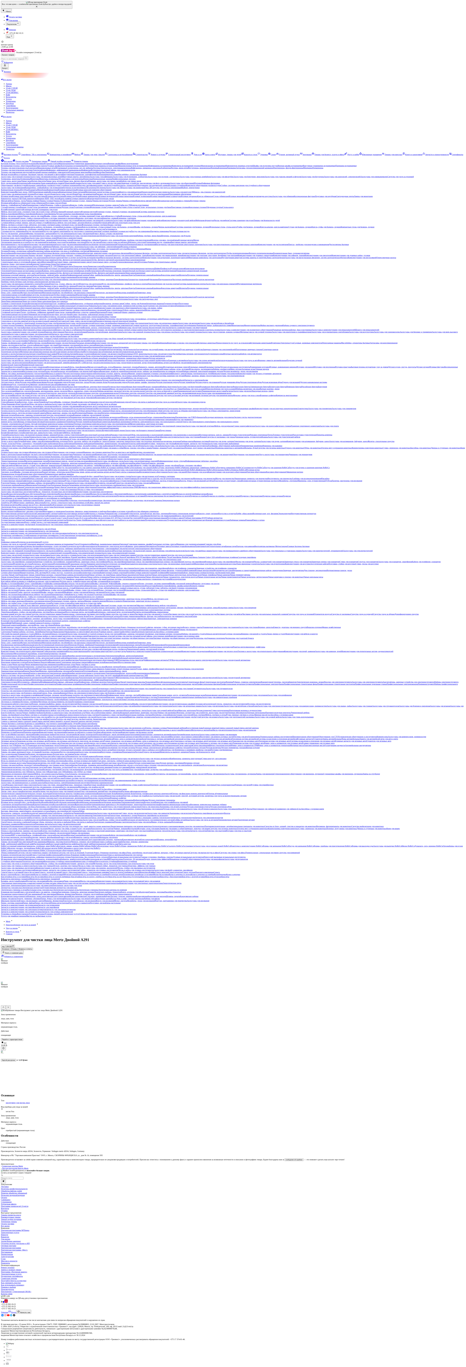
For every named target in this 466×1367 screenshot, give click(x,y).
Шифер (157, 268)
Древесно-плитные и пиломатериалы (16, 266)
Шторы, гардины (57, 610)
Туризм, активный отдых (289, 154)
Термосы (32, 437)
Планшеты (32, 190)
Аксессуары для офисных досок (110, 461)
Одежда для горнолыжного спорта (195, 422)
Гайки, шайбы (95, 275)
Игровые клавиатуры (172, 196)
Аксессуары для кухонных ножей (43, 238)
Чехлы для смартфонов (117, 562)
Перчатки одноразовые (110, 413)
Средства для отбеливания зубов (148, 411)
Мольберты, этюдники (288, 481)
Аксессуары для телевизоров (13, 188)
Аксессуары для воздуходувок (361, 332)
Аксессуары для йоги (29, 419)
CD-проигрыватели (112, 566)
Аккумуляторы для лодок (146, 349)
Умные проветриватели (230, 577)
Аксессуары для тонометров (320, 408)
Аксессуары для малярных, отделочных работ (143, 319)
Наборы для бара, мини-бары (149, 236)
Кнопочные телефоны (229, 557)
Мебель (77, 154)
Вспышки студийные (177, 185)
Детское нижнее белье (98, 382)
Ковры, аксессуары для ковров (59, 619)
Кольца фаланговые (66, 494)
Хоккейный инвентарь (101, 422)
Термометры (90, 408)
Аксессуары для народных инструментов (18, 492)
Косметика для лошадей (81, 457)
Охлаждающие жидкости (65, 352)
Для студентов (123, 518)
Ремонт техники (47, 538)
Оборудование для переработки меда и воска (76, 345)
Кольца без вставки (99, 494)
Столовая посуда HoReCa (253, 468)
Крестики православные (87, 496)
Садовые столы (112, 207)
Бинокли (22, 485)
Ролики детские (125, 380)
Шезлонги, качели (178, 373)
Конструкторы (15, 367)
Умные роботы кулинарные (98, 577)
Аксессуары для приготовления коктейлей (87, 236)
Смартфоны (11, 106)
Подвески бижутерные (117, 387)
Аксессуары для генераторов (136, 323)
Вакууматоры (68, 174)
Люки (3, 301)
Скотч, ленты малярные (95, 319)
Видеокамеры (35, 183)
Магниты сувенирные (136, 249)
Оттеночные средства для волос (132, 393)
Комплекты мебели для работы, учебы (83, 465)
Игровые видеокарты (107, 196)
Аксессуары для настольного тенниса (86, 430)
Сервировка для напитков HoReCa (100, 470)
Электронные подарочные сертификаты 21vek (83, 535)
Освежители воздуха (322, 614)
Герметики (37, 293)
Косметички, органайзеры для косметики (39, 406)
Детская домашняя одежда (57, 382)
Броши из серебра (59, 498)
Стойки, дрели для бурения (135, 303)
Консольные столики (197, 207)
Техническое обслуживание (39, 539)
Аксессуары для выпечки (82, 233)
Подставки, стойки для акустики (342, 564)
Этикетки (144, 463)
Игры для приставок (37, 196)
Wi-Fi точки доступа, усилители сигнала (63, 573)
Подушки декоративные (131, 616)
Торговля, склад (7, 472)
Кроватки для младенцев (35, 373)
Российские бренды (309, 387)
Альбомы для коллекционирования (306, 479)
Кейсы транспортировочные (206, 487)
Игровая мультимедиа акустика (259, 196)
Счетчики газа (20, 282)
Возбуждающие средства (60, 505)
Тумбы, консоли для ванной (28, 592)
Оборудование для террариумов (246, 454)
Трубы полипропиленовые (238, 253)
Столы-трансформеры (93, 214)
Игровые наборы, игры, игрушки (175, 369)
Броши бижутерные (135, 387)
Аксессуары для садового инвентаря (83, 338)
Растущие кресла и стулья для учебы (86, 603)
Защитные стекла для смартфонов (141, 562)
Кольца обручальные (31, 494)
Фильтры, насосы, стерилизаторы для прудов (101, 328)
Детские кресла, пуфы (68, 581)
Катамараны (47, 441)
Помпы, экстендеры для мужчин (140, 500)
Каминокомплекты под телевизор (90, 597)
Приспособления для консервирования (100, 244)
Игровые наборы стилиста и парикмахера (87, 369)
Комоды (17, 205)
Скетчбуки (209, 481)
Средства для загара (30, 400)
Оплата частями (15, 17)
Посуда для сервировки (140, 231)
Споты (92, 608)
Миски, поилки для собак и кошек (138, 448)
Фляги (158, 437)
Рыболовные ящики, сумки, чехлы (73, 446)
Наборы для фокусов (221, 369)
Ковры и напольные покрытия (13, 619)
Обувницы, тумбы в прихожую (57, 205)
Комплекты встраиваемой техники (186, 166)
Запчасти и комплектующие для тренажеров (19, 531)
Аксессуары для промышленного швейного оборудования (236, 551)
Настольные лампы (82, 608)
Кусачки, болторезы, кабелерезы (84, 314)
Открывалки (121, 244)
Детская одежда (26, 382)
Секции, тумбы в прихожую (31, 218)
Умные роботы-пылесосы (23, 577)
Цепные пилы (39, 325)
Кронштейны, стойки (34, 188)
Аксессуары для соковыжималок (373, 177)
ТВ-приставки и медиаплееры (70, 179)
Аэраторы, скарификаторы (172, 325)
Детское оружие (422, 367)
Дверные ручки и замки (53, 286)
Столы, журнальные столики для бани (155, 207)
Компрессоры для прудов (130, 328)
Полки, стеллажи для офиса (190, 465)
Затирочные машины (155, 303)
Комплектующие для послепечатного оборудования (130, 459)
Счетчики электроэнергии (36, 282)
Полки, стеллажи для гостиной (111, 590)
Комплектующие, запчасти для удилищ (191, 444)
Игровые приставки (20, 196)
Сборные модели (262, 369)
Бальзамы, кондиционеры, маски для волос (50, 391)
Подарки (4, 251)
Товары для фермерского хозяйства (15, 343)
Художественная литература (12, 520)
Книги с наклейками (141, 516)
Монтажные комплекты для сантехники (205, 258)
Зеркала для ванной (96, 592)
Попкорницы (317, 168)
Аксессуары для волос (242, 391)
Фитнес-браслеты (38, 181)
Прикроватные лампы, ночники (60, 608)
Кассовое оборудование (276, 472)
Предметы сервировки (159, 231)
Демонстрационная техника (12, 461)
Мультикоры (49, 487)
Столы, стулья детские (25, 603)
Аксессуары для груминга (19, 452)
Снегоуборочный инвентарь (134, 338)
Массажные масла (25, 505)
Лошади (4, 457)
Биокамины (190, 546)
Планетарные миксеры (78, 172)
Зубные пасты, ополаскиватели (122, 411)
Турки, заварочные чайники (12, 247)
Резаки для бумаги (79, 459)
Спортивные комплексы (47, 424)
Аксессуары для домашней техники (16, 551)
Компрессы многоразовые (287, 395)
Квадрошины (94, 347)
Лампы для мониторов (363, 196)
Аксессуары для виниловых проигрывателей (176, 564)
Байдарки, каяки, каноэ (32, 441)
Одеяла (35, 616)
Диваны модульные (100, 201)
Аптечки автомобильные (63, 358)
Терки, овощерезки (48, 240)
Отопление (5, 271)
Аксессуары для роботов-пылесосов (98, 551)
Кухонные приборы (32, 240)
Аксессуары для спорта (329, 426)
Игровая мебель (7, 203)
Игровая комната (8, 376)
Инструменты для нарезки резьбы (59, 317)
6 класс (58, 518)
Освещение (5, 608)
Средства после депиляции (83, 398)
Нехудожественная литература (13, 514)
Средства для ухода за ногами (168, 395)
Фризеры (214, 168)
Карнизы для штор (72, 610)
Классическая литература (55, 520)
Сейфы (64, 465)
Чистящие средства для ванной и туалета (152, 614)
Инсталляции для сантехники (33, 258)
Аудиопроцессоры (215, 354)
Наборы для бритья (81, 251)
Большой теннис (118, 430)
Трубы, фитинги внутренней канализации (74, 260)
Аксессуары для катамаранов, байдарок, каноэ (348, 441)
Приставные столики (180, 207)
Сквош (157, 430)
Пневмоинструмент (183, 306)
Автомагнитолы (22, 354)
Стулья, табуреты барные (54, 212)
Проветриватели (202, 546)
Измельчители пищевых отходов (239, 166)
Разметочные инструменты (33, 317)
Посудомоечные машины (81, 163)
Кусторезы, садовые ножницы (91, 325)
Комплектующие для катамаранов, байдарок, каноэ (308, 441)
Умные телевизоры (42, 577)
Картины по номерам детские (170, 371)
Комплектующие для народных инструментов (94, 492)
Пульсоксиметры (78, 408)
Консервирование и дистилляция (15, 244)
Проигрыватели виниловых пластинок (141, 564)
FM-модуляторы (63, 354)
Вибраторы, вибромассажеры (25, 500)
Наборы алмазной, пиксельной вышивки (45, 479)
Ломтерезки (110, 172)
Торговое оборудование (256, 472)
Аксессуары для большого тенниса (139, 430)
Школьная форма (40, 382)
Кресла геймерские (205, 196)
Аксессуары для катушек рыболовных (223, 444)
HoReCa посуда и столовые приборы (16, 468)
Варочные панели (39, 166)
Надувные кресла (85, 581)
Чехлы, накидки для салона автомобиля (60, 360)
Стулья (4, 588)
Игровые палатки (49, 376)
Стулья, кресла (100, 216)
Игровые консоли (83, 190)
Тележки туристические (283, 435)
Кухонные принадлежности (12, 240)
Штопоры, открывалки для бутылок (176, 236)
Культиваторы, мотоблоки (68, 325)
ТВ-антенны (91, 188)
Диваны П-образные (61, 201)
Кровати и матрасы (9, 586)
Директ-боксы (60, 487)
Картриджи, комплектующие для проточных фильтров (106, 253)
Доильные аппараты (84, 343)
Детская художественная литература (32, 516)
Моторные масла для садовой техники (256, 332)
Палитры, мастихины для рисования (347, 481)
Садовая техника (8, 325)
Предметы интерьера (78, 249)
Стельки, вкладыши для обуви (83, 404)
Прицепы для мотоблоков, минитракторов (104, 332)
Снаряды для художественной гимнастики (98, 426)
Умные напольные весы (313, 577)
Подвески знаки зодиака (272, 496)
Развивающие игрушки (259, 367)
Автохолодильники (225, 360)
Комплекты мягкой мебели (147, 201)
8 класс (70, 518)
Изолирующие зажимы (85, 277)
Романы (248, 520)
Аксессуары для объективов (182, 183)
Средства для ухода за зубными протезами (179, 411)
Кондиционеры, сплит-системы (53, 546)
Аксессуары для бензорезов (53, 323)
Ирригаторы (48, 411)
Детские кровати (38, 586)
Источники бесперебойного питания (86, 570)
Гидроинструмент (171, 303)
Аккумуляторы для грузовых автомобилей (92, 349)
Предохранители (165, 279)
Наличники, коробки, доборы (31, 286)
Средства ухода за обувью (106, 404)
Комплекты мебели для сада (59, 223)
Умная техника (7, 577)
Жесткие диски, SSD (23, 192)
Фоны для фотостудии (51, 185)
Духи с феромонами (41, 505)
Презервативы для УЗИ (185, 417)
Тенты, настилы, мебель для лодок (82, 441)
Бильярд (4, 433)
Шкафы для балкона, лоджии (146, 227)
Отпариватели (85, 544)
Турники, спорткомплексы (12, 424)
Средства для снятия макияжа (135, 389)
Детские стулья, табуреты (100, 588)
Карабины (156, 275)
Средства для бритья (113, 398)
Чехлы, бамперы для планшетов (105, 559)
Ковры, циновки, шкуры (36, 619)
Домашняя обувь (13, 404)
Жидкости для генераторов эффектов (154, 487)
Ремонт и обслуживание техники (15, 538)
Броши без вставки (30, 498)
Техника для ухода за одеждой (13, 544)
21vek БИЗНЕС (12, 93)
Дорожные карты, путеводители (248, 437)
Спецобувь (132, 321)
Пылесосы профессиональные (62, 306)
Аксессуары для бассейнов (50, 336)
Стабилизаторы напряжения (127, 570)
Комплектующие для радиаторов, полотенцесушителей (165, 258)
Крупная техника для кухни (12, 163)
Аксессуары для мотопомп (189, 323)
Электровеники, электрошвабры (104, 549)
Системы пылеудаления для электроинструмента (155, 306)
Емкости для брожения (145, 244)
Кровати (27, 586)
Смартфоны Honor (101, 557)
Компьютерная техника (10, 190)
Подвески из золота (182, 496)
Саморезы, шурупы (26, 275)
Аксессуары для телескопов (132, 485)
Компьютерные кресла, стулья (62, 588)
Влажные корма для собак (37, 448)
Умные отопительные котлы (209, 577)
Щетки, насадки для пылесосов (71, 551)
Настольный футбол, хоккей (87, 476)
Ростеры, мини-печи (179, 168)
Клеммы (28, 277)
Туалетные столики (82, 207)
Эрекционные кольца (171, 500)
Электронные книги (44, 559)
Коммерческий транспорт (11, 365)
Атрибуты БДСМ (8, 503)
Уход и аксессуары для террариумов (274, 454)
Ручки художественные (74, 481)
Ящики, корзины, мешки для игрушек (200, 376)
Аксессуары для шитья (142, 483)
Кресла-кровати (113, 581)
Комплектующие (8, 192)
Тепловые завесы (164, 546)
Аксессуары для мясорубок (222, 177)
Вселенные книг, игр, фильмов (265, 514)
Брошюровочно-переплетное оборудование (54, 459)
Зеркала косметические (111, 406)
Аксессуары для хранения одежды (191, 402)
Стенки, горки (29, 584)
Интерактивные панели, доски (60, 461)
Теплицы (86, 330)
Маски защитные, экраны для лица (60, 413)
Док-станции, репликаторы (315, 570)
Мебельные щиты (66, 266)
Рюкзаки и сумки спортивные (95, 428)
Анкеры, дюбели (46, 275)
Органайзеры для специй (75, 242)
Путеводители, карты (136, 514)
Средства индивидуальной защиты (41, 321)
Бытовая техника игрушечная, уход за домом (369, 367)
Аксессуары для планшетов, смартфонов (135, 559)
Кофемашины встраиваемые (160, 166)
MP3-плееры (89, 566)
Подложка (45, 284)
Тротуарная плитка (64, 264)
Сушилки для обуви (213, 544)
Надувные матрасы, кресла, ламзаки (214, 435)
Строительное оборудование (13, 306)
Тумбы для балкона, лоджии (248, 227)
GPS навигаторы (55, 356)
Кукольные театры (212, 367)
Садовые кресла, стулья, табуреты (140, 588)
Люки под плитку (29, 301)
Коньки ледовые (25, 422)
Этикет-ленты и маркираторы (127, 472)
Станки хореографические (244, 426)
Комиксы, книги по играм (105, 516)
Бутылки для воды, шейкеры (71, 428)
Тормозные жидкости (112, 352)
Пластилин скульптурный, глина (227, 481)
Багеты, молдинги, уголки (77, 290)
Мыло (14, 395)
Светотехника (7, 299)
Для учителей (135, 518)
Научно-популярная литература (73, 514)
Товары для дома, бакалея (94, 154)
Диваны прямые (32, 201)
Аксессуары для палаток (24, 435)
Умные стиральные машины (62, 577)
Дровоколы (201, 325)
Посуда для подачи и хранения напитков (84, 231)
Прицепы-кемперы (324, 435)
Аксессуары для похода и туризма (15, 437)
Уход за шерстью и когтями (122, 452)
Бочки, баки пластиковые (301, 330)
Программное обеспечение (180, 194)
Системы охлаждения (111, 192)
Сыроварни (268, 168)
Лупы (48, 485)
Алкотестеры (21, 358)
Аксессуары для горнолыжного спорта (165, 422)
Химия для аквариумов (176, 454)
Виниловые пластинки (204, 564)
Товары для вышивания (19, 483)
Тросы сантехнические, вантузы (25, 260)
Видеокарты (54, 192)
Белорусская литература (111, 520)
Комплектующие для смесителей (318, 255)
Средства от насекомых (341, 614)
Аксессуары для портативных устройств (18, 568)
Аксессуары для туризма (189, 437)
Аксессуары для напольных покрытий (221, 284)
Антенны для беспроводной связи (221, 573)
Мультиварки (61, 168)
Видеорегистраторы (24, 356)
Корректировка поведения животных (367, 448)
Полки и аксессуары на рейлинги (114, 242)
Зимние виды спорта (9, 422)
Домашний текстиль (9, 616)
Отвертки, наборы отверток (75, 310)
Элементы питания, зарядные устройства (75, 568)
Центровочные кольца (109, 347)
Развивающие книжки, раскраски (61, 516)
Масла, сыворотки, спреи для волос (82, 391)
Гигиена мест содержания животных (336, 448)
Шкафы (20, 584)
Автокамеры (123, 347)
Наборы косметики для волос (109, 391)
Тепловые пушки (43, 306)
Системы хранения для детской (172, 376)
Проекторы (88, 179)
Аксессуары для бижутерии (188, 387)
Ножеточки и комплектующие (69, 238)
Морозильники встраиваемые (213, 166)
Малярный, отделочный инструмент (70, 319)
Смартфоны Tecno (164, 557)
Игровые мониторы (124, 196)
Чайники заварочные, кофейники (38, 247)
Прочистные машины (47, 260)
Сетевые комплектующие (144, 573)
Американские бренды (259, 387)
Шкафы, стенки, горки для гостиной (83, 590)
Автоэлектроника (8, 356)
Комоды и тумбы (113, 216)
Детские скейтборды (110, 380)
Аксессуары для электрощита (51, 279)
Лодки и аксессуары (9, 441)
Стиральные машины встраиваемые (59, 544)
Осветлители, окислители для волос (61, 393)
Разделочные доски (64, 240)
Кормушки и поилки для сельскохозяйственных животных (191, 343)
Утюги (76, 544)
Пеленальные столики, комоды (106, 205)
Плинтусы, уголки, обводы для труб (64, 284)
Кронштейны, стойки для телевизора (60, 597)
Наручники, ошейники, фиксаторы (29, 503)
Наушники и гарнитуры (33, 566)
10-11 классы (84, 518)
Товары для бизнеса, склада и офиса (329, 154)
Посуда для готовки (9, 229)
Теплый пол (134, 271)
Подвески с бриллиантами (251, 496)
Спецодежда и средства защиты (14, 321)
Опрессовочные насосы (386, 258)
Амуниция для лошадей (17, 457)
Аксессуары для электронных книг (166, 559)
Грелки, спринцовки (154, 417)
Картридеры (93, 198)
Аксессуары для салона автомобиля (202, 360)
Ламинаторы (31, 459)
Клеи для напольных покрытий (82, 293)
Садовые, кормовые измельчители (118, 325)
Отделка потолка (8, 290)
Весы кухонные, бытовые (25, 174)
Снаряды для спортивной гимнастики (170, 426)
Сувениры (5, 249)
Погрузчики (184, 303)
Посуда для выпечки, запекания (14, 233)
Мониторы (34, 179)
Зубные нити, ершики (100, 411)
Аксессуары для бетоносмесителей (79, 323)
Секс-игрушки (7, 500)
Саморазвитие (42, 514)
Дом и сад (198, 154)
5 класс (52, 518)
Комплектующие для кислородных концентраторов (276, 408)
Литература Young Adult (76, 520)
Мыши (34, 570)
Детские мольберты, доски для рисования (240, 371)
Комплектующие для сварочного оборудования (117, 308)
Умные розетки (145, 575)
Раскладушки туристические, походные (145, 439)
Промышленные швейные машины (59, 474)
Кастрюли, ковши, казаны (52, 229)
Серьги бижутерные (59, 387)
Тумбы (23, 205)
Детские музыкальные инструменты (235, 367)
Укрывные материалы (282, 330)
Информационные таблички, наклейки (201, 461)
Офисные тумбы (143, 605)
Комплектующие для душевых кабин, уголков (351, 255)
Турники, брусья (30, 424)
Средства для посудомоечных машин (151, 555)
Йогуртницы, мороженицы (199, 168)
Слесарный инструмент (11, 310)
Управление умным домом (29, 575)
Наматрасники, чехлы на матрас (98, 586)
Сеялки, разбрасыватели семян (218, 325)
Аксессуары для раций (177, 472)
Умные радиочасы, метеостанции (254, 577)
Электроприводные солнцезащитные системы (151, 610)
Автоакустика (35, 354)
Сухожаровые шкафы (246, 408)
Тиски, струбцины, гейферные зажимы (37, 312)
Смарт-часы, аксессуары (11, 181)
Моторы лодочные (60, 441)
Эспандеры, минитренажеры (85, 419)
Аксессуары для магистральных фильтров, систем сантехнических (199, 253)
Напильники (101, 312)
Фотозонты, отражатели (126, 185)
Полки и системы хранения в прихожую (59, 218)
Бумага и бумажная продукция (13, 463)
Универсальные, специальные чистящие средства (82, 614)
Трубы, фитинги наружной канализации (108, 260)
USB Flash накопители (27, 198)
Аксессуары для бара (9, 236)
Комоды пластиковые (140, 205)
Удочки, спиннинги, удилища (27, 444)
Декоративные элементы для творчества (251, 479)
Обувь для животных (312, 448)
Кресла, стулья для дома (161, 590)
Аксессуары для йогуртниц (312, 177)
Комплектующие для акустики (297, 564)
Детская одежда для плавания (207, 382)
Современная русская (220, 520)
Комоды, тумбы (7, 205)
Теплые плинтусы (146, 271)
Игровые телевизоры (141, 196)
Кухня (3, 209)
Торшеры (43, 608)
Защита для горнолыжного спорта (224, 422)
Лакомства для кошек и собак (60, 448)
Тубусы (329, 481)
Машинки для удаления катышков (190, 544)
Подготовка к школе (175, 518)
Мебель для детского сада (137, 378)
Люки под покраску (59, 301)
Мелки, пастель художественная (166, 481)
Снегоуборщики (189, 325)
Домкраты (92, 306)
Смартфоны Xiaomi (69, 557)
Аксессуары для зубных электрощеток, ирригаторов (218, 411)
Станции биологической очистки (155, 328)
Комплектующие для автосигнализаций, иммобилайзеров (53, 363)
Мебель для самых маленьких (13, 373)
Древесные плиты (95, 266)
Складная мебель (103, 435)
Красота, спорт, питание (208, 514)
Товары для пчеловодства (11, 345)
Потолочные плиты (58, 290)
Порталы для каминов (245, 546)
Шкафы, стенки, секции (54, 216)
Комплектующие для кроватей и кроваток (95, 220)
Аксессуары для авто (9, 360)
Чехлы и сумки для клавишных (91, 489)
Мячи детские (236, 369)
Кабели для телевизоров (53, 188)
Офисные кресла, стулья (25, 465)
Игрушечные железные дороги (176, 367)
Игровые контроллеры (55, 196)
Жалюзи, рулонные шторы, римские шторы (32, 610)
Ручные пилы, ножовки (63, 312)
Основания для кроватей (122, 586)
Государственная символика (12, 522)
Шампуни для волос (23, 391)
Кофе (8, 95)
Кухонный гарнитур (14, 209)
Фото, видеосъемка (9, 183)
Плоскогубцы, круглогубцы (59, 314)
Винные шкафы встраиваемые (290, 166)
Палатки (10, 435)
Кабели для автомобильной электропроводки (193, 363)
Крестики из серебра (68, 496)
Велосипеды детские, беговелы (74, 380)
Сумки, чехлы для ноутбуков (127, 194)
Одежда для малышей (291, 382)
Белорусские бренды (277, 387)
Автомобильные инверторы (74, 356)
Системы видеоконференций (85, 461)
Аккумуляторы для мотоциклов (123, 349)
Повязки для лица (93, 413)
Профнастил (165, 268)
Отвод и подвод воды (72, 258)
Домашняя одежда (96, 402)
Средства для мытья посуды (205, 614)
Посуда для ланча (93, 242)
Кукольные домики (197, 367)
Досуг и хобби (353, 154)
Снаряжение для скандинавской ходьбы (64, 426)
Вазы (94, 612)
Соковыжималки (75, 170)
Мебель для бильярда (72, 433)
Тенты (270, 435)
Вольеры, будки (251, 448)
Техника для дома (8, 549)
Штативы (197, 183)
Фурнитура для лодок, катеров (221, 441)
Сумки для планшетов (349, 562)
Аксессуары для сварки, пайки (149, 308)
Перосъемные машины (331, 343)
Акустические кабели (319, 564)
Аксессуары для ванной (115, 592)
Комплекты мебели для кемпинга (33, 439)
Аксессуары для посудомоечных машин (119, 555)
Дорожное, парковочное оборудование (133, 358)
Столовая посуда (124, 231)
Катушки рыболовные (49, 444)
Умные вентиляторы (118, 577)
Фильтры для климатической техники (85, 553)
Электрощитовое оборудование (14, 279)
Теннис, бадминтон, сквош (12, 430)
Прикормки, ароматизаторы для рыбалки (111, 444)
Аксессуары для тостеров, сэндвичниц (163, 177)
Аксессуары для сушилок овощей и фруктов (283, 177)
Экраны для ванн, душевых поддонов (44, 255)
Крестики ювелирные (34, 496)
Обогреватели (151, 546)
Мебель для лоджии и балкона (13, 227)
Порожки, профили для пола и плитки (132, 284)
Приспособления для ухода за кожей (221, 389)
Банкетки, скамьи (110, 218)
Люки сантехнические (275, 258)
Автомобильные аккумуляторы (26, 349)
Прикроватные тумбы (35, 205)
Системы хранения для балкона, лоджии (192, 227)
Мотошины (84, 347)
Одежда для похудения (140, 419)
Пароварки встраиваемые (346, 166)
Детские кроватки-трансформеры (70, 214)
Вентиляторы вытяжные (264, 546)
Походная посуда (91, 437)
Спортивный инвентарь (11, 426)
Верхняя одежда (82, 402)
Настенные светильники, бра (107, 608)
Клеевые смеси (35, 262)
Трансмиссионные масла (44, 352)
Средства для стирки (22, 614)
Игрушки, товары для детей (229, 154)
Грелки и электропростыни (145, 408)
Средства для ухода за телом (41, 395)
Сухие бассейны (152, 376)
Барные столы (26, 207)
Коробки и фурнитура (10, 286)
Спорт (273, 154)
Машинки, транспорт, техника (126, 367)
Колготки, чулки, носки (29, 402)
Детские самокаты (94, 380)
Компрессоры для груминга (41, 452)
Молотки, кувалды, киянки (84, 312)
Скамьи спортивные (65, 424)
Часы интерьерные (57, 612)
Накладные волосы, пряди (263, 391)
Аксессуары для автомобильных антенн (155, 356)
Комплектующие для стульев (66, 220)
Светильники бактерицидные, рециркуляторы (186, 408)
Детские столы (68, 207)
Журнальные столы (98, 207)
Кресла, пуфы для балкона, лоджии (326, 227)
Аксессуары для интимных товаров (85, 505)
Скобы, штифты (60, 275)
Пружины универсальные (198, 275)
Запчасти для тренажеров (48, 531)
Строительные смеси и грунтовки (15, 262)
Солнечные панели (270, 349)
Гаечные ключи (58, 310)
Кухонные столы (13, 207)
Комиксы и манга (93, 520)
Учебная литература (9, 518)
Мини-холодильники (129, 163)
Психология (31, 514)
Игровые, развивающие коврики (282, 367)
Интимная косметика (9, 505)
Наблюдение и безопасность (12, 579)
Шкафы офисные (101, 605)
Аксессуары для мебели (123, 220)
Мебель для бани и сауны (11, 225)
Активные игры (248, 369)
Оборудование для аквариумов (60, 454)
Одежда (4, 402)
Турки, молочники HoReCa (170, 468)
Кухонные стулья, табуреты (18, 588)
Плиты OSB (37, 266)
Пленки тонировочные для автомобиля (122, 360)
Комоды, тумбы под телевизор (32, 597)
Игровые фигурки (436, 367)
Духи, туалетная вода (21, 384)
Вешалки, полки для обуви (168, 465)
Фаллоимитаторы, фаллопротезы (101, 500)
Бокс (23, 426)
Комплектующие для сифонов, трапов (289, 255)
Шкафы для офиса (127, 465)
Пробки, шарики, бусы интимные (51, 500)
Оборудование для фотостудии (13, 185)
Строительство (141, 154)
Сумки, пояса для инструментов (82, 321)
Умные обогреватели (154, 577)
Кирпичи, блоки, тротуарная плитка (16, 264)
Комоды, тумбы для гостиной (55, 590)
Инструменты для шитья (104, 483)
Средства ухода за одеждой (166, 402)
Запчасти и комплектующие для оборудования (188, 328)
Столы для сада (133, 223)
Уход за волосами (8, 391)
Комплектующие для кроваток (225, 373)
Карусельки (83, 376)
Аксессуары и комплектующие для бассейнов (20, 336)
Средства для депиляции (62, 398)
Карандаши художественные (53, 481)
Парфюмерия (6, 384)
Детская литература (9, 516)
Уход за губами (176, 389)
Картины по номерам (19, 479)
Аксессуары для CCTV (55, 579)
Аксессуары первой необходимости (153, 360)
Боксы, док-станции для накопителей (209, 192)
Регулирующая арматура (232, 258)
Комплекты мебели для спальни (37, 594)
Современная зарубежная (201, 520)
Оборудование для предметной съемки (152, 185)
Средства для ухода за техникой (400, 177)
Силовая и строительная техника (14, 303)
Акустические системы (115, 564)
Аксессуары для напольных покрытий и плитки (21, 284)
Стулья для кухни (36, 212)
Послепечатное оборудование (13, 459)
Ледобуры (117, 446)
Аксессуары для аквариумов (221, 454)
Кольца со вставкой (83, 494)
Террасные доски (80, 266)
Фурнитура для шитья (123, 483)
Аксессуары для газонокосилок (387, 332)
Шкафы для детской (33, 378)
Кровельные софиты (95, 268)
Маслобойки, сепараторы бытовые (132, 174)
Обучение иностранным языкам (154, 518)
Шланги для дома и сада (65, 330)
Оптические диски (106, 198)
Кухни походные (120, 223)
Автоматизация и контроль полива (205, 330)
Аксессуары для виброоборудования (109, 323)
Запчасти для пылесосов (57, 525)
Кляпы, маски (94, 503)
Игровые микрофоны (237, 196)
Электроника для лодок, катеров (247, 441)
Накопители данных (9, 198)
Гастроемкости (111, 229)
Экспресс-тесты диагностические (248, 417)
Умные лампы (115, 575)
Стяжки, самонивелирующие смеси (76, 262)
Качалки (141, 376)
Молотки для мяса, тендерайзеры (164, 240)
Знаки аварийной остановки (105, 358)
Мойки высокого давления (271, 325)
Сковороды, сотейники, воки (29, 229)
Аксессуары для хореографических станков (273, 426)
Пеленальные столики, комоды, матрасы (111, 373)
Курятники (275, 343)
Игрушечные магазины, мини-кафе (55, 369)
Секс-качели (105, 503)
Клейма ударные (109, 317)
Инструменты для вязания (63, 483)
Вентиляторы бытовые (30, 546)
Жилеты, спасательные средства (381, 441)
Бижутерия (5, 387)
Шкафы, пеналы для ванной (51, 592)
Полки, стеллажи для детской (54, 378)
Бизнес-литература (9, 511)
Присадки (79, 352)
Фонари (203, 437)
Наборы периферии (63, 570)
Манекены (155, 483)
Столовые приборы (109, 231)
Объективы (68, 183)
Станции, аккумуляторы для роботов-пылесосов (164, 551)
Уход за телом (6, 395)
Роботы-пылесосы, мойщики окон (63, 549)
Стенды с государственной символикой (51, 522)
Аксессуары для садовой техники (188, 332)
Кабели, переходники (191, 188)
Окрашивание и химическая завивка (16, 393)
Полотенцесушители (54, 258)
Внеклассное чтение (26, 518)
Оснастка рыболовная (137, 444)
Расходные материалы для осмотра (219, 417)
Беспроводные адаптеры (90, 573)
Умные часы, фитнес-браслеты (75, 181)
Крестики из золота (52, 496)
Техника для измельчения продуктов (16, 172)
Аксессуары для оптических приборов (105, 485)
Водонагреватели (21, 253)
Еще (8, 37)
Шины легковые (20, 347)
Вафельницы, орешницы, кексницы (146, 168)
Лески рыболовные (66, 444)
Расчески (229, 391)
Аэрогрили (32, 168)
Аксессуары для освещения (244, 608)
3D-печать (141, 479)
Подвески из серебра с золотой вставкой (224, 496)
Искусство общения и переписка (145, 511)
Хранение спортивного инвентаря (305, 426)
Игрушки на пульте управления (34, 367)
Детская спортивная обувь (251, 382)
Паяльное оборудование (62, 308)
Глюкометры (162, 408)
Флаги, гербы (29, 522)
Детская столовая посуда (179, 231)
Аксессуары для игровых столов (117, 476)
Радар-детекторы (93, 356)
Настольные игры (25, 476)
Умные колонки (77, 566)
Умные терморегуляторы (240, 575)
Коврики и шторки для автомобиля (91, 360)
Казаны (265, 437)
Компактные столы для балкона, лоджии (357, 227)
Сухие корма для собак (16, 448)
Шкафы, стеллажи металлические (28, 472)
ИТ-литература (54, 514)
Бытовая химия (7, 614)
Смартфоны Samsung (85, 557)
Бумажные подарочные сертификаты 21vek (46, 535)
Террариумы (136, 454)
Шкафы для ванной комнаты (181, 584)
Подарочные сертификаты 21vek (14, 535)
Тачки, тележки (44, 338)
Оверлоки (123, 544)
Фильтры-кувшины (129, 247)
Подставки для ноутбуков (44, 194)
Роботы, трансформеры (77, 367)
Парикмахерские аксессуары (214, 391)
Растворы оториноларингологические (221, 408)
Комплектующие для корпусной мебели (179, 220)
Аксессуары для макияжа (11, 406)
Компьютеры (52, 190)
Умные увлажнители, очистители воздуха (180, 577)
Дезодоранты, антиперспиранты (142, 395)
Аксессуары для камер (91, 183)
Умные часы (26, 181)
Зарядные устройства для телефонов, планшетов (55, 562)
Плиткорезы (27, 319)
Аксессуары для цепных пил (162, 332)
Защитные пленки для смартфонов (169, 562)
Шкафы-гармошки (54, 584)
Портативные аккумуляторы (46, 568)
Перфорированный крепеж (78, 275)
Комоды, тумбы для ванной (81, 205)
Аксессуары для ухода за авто (246, 360)
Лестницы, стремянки (29, 338)
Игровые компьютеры (67, 190)
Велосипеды (11, 97)
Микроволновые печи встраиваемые (133, 166)
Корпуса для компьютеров (130, 192)
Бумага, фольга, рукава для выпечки (108, 233)
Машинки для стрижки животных (97, 452)
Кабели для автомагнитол (251, 354)
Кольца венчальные (15, 494)
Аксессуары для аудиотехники (272, 564)
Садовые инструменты (10, 338)
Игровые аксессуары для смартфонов (220, 562)
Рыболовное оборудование (12, 446)
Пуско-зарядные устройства (191, 349)
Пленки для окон (125, 610)
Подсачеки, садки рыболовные (100, 446)
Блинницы (222, 168)
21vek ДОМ (11, 90)
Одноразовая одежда (140, 413)
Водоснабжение (7, 253)
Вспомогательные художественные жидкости (260, 481)
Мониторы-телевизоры (48, 179)
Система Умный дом (9, 575)
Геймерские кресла (82, 588)
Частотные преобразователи (184, 279)
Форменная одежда (122, 402)
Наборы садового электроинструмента (299, 325)
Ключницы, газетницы (126, 218)
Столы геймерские (221, 196)
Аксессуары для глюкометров (344, 408)
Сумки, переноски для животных (397, 448)
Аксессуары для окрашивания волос (216, 393)
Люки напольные (44, 301)
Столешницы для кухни (48, 209)
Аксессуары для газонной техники (136, 332)
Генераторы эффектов (105, 487)
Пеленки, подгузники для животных (200, 448)
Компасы (151, 437)
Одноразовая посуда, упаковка (158, 242)
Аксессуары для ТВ (114, 188)
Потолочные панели (41, 290)
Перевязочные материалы (80, 417)
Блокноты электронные (94, 463)
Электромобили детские (142, 380)
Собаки (4, 448)
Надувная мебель (106, 223)
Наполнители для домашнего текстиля (176, 616)
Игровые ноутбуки (72, 196)
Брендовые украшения (19, 387)
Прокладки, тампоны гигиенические (30, 415)
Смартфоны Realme (180, 557)
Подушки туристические (239, 435)
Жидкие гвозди (26, 293)
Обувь (3, 404)
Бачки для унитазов (230, 255)
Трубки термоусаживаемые (65, 277)
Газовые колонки (35, 271)
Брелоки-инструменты (170, 437)
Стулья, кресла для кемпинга (59, 439)
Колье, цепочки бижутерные (96, 387)
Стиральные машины (15, 110)
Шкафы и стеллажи (9, 584)
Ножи (27, 238)
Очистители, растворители (106, 293)
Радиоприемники (61, 564)
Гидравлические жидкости (132, 352)
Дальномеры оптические (79, 485)
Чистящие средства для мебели (229, 614)
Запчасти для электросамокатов (57, 533)
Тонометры (35, 408)
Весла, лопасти (102, 441)
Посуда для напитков (34, 231)
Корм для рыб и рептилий (36, 454)
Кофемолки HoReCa (204, 470)
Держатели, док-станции (124, 568)
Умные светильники (159, 575)
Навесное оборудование (54, 332)
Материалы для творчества (204, 479)
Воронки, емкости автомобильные (272, 360)
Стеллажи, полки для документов (122, 605)
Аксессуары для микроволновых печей (46, 177)
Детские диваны (115, 201)
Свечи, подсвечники (124, 612)
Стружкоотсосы (81, 306)
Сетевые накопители (79, 198)
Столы (3, 207)
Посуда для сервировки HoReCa (45, 468)
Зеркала (21, 594)
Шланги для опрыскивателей (367, 330)
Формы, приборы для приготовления (135, 240)
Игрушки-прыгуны (343, 367)
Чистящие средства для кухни (181, 614)
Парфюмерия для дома (65, 384)
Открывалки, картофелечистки (87, 174)
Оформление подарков (98, 251)
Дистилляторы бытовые (339, 244)
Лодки (20, 441)
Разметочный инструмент (11, 317)
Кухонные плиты (51, 163)
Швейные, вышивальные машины (105, 544)
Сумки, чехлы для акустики (367, 564)
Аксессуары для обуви (61, 404)
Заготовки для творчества (182, 479)
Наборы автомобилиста (83, 358)
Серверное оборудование (101, 190)
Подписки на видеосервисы (74, 188)
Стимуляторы (120, 500)
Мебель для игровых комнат (126, 376)
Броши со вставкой (14, 498)
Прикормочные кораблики (252, 446)
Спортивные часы (52, 428)
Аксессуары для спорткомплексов (230, 376)
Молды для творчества (224, 479)
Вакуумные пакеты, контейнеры (76, 177)
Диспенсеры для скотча (114, 319)
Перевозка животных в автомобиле (230, 448)
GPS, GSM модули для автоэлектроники (93, 363)
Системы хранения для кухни (152, 212)
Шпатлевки (46, 262)
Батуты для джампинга (183, 419)
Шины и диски (7, 347)
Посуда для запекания (63, 233)
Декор (3, 612)
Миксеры (92, 172)
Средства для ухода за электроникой (167, 188)
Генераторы (47, 303)
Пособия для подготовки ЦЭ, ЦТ (103, 518)
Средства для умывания (100, 389)
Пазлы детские (50, 371)
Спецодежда (122, 321)
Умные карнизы (223, 575)
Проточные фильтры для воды (55, 253)
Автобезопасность (8, 358)
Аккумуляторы (7, 349)
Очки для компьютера (87, 194)
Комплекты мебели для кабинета (163, 605)
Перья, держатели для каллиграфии (99, 481)
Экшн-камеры (46, 183)
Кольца (4, 494)
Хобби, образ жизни (244, 514)
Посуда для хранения (36, 242)
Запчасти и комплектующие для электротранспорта (22, 533)
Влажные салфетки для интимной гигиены (91, 415)
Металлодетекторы (178, 579)
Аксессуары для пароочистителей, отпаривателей (322, 551)
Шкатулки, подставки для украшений (102, 249)
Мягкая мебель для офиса (109, 465)
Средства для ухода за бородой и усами (161, 391)
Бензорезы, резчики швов (113, 303)
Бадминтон (107, 430)
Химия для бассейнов (70, 336)
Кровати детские (86, 378)
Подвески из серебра (198, 496)
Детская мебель (7, 599)
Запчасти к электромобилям (196, 380)
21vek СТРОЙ (12, 88)
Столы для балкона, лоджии (122, 227)
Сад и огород (6, 330)
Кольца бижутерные (75, 387)
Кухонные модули (30, 209)
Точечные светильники (74, 299)
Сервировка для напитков (29, 236)
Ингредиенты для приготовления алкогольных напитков (179, 244)
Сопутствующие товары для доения (142, 343)
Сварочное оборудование (42, 308)
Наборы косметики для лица (248, 389)
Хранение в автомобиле (178, 360)
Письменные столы (43, 603)
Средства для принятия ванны (220, 395)
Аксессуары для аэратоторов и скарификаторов (291, 332)
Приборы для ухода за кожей (194, 389)
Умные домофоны (209, 575)
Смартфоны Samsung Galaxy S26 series (204, 557)
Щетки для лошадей (99, 457)
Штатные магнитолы (232, 354)
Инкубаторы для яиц (38, 343)
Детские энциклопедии (84, 516)
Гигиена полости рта (9, 411)
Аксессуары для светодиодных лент (143, 299)
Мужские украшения (151, 387)
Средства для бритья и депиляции (15, 398)
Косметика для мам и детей (64, 395)
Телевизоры (11, 101)
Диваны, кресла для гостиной (31, 590)
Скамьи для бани (61, 225)
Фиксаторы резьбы (125, 293)
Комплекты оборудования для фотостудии (203, 185)
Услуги (9, 99)
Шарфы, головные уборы (65, 402)
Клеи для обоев (62, 293)
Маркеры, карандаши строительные (88, 317)
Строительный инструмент (179, 154)
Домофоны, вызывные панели (78, 579)
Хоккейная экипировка (120, 422)
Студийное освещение (69, 185)
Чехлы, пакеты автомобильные (31, 360)
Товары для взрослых (393, 154)
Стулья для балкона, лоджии (300, 227)
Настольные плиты (100, 163)
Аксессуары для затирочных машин (163, 323)
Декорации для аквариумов (84, 454)
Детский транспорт (9, 380)
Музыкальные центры (77, 564)
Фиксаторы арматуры (170, 275)
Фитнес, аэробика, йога (11, 419)
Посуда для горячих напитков (55, 231)
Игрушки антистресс (16, 369)
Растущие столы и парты (129, 207)
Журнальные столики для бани (94, 225)
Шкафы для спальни (118, 594)
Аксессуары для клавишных (12, 489)
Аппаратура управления (138, 279)
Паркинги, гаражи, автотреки (151, 367)
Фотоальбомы (38, 249)
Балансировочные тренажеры (162, 419)
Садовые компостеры (138, 330)
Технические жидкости (10, 352)
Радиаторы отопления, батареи (116, 271)
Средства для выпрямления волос (187, 393)
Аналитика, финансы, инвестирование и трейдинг (86, 511)
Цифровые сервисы (9, 542)
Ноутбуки (10, 103)
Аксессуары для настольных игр (144, 476)
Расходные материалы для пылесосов (128, 551)
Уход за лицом (7, 389)
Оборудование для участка (12, 328)
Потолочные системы (24, 290)
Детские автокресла (157, 358)
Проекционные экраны (102, 179)
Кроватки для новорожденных (58, 586)
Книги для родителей (184, 516)
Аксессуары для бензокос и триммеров (416, 332)
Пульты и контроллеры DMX (127, 487)
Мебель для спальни (9, 594)
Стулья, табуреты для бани (165, 588)
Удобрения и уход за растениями (14, 341)
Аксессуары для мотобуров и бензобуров (217, 323)
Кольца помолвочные (49, 494)
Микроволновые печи (46, 168)
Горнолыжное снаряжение (55, 422)
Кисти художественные (143, 481)
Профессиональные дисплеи (124, 179)
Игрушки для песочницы (324, 367)
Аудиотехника (7, 564)
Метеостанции (281, 546)
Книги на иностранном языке (133, 520)
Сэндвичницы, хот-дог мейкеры (80, 168)
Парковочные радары (130, 356)
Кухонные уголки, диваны (81, 201)
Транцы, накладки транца (119, 441)
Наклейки (136, 463)
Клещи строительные (114, 310)
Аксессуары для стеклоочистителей (358, 551)
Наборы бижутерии (168, 387)
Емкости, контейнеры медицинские (106, 417)
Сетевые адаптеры (119, 573)
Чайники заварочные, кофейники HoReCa (199, 468)
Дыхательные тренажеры (60, 408)
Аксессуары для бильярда (53, 433)
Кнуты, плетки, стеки (53, 503)
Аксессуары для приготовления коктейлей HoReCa (175, 470)
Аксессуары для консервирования (70, 244)
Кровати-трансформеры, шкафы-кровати (173, 586)
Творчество (5, 479)
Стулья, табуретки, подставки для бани (38, 225)
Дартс (101, 476)
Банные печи (83, 271)
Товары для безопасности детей (267, 220)
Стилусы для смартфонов (194, 562)
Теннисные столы (63, 430)
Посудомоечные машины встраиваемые (101, 166)
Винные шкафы (114, 163)
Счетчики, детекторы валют (59, 472)
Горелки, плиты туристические (70, 435)
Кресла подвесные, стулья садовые (96, 227)
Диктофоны (99, 566)
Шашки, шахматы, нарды (43, 476)
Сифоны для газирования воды (122, 170)
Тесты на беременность (60, 417)
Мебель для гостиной (10, 590)
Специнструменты (105, 314)
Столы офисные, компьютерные (48, 465)
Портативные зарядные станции (249, 349)
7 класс (64, 518)
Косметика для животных (144, 452)
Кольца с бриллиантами (117, 494)
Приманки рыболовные (84, 444)
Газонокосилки (51, 325)
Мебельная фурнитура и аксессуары (16, 220)
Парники (79, 330)
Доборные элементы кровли (116, 268)
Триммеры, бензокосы (24, 325)
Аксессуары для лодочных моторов (145, 441)
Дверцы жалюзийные (167, 227)
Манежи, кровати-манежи (139, 373)
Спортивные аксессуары (11, 428)
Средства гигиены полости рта (66, 411)
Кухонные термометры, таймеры (85, 240)
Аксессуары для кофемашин (101, 177)
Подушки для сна (25, 616)
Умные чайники (80, 577)
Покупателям (12, 24)
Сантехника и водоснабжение (120, 154)
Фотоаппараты (23, 183)
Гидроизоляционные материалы (141, 268)
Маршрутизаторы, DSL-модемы (33, 573)
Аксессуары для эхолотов (175, 446)
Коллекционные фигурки (304, 196)
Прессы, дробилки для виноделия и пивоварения (308, 244)
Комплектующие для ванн (101, 255)
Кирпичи (35, 264)
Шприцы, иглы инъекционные (133, 417)
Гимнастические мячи (106, 419)
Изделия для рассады (97, 341)
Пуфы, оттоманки (99, 581)
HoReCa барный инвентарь (12, 470)
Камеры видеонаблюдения (35, 579)
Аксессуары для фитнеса (48, 419)
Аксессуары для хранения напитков (55, 236)
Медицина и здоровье (96, 514)
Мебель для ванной (9, 592)
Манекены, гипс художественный (312, 481)
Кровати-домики (197, 586)
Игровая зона (6, 196)
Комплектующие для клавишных (38, 489)
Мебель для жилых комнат (12, 216)
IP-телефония (160, 573)
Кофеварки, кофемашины (57, 170)
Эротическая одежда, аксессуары (39, 507)
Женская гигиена (8, 415)
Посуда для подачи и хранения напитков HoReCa (309, 468)
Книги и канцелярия (413, 154)
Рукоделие (5, 483)
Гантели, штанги (66, 419)
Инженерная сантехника (11, 258)
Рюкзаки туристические (120, 435)
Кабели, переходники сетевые (194, 573)
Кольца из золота (184, 494)
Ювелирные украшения (372, 154)
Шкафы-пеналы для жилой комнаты (77, 584)
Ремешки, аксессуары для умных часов (104, 181)
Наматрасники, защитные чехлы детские (130, 599)
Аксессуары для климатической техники (118, 553)
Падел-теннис (165, 430)
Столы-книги (228, 207)
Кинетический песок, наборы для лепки (141, 371)
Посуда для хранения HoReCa (276, 468)
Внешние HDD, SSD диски (48, 198)
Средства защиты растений (77, 341)
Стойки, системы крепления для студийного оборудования (245, 185)
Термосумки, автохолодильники (71, 437)
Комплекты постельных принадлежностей (55, 616)
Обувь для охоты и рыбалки (40, 404)
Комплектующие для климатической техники (20, 553)
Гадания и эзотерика (166, 476)
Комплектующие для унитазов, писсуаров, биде (202, 255)
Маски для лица (116, 389)
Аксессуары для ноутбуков (66, 194)
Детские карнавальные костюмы (313, 382)
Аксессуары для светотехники (115, 299)
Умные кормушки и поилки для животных (285, 577)
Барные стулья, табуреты (39, 588)
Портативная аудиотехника (12, 566)
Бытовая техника (11, 154)
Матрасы (20, 586)
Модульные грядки (121, 330)
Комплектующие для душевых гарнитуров (255, 255)
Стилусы (51, 570)
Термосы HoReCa (238, 470)
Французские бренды (241, 387)
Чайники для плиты (60, 247)
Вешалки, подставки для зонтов (89, 218)
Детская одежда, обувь (10, 382)
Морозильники (64, 163)
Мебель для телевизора (10, 597)
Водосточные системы (55, 268)
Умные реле (197, 575)
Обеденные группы (214, 207)
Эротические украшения (63, 507)
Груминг (4, 452)
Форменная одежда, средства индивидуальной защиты (23, 413)
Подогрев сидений (294, 360)
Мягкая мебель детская (117, 378)
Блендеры (35, 172)
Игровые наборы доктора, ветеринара (120, 369)
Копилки (13, 249)
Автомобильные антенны (110, 356)
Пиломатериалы (109, 266)
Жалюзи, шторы (7, 610)
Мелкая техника (7, 174)
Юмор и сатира (258, 520)
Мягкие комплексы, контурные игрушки (146, 424)
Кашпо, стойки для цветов (23, 612)
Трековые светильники (93, 299)
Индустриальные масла (93, 352)
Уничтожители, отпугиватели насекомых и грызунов (169, 330)
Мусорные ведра (253, 470)
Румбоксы (96, 371)
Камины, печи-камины (51, 271)
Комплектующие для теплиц (102, 330)
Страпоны (158, 500)
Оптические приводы (161, 192)
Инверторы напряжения (149, 570)
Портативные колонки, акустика (57, 566)
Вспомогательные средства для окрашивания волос (97, 393)
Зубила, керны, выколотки (134, 310)
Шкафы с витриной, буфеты (103, 584)
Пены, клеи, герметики (10, 293)
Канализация (6, 260)
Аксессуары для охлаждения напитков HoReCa (134, 470)
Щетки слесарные (152, 310)
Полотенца (108, 616)
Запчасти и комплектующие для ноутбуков (18, 529)
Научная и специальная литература (183, 514)
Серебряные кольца (199, 494)
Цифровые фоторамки (210, 183)
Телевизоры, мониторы (10, 179)
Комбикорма (162, 343)
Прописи (38, 518)
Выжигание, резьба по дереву (112, 371)
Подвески (5, 496)
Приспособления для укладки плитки (163, 284)
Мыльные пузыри (32, 369)
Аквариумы (21, 454)
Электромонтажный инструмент (14, 314)
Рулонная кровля (178, 268)
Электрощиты (33, 279)
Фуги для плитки (109, 284)
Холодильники (12, 108)
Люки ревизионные (14, 301)
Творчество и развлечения (12, 371)
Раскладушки (150, 586)
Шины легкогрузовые (36, 347)
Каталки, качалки (24, 380)
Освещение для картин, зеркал (205, 608)
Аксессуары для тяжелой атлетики (200, 426)
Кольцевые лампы (34, 185)
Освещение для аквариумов (197, 454)
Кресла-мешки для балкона (71, 227)
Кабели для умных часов (131, 181)
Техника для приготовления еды (14, 168)
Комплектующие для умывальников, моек (164, 255)
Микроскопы (31, 485)
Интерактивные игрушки (57, 367)
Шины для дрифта (66, 347)
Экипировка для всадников (38, 457)
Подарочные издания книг (156, 520)
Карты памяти (58, 183)
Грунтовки (143, 262)
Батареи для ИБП (109, 570)
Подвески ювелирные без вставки (159, 496)
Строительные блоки (47, 264)
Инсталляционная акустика (225, 564)
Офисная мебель (8, 465)
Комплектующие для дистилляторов (273, 244)
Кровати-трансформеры (46, 214)
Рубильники (153, 279)
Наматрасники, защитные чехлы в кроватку (141, 601)
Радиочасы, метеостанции (43, 564)
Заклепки (105, 275)
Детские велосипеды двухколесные (46, 380)
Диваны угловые (46, 201)
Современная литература (34, 520)
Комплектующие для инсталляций (362, 258)
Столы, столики (22, 212)
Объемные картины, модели (93, 479)
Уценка (9, 84)
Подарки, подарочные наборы (20, 251)
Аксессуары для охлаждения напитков (121, 236)
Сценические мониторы (34, 487)
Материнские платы (93, 192)
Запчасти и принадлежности (437, 154)
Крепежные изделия (9, 275)
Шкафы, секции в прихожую (127, 584)
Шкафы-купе (40, 584)
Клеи (135, 293)
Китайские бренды (225, 387)
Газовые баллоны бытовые (298, 546)
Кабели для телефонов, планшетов (426, 562)
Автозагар (42, 400)
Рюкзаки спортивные (259, 435)
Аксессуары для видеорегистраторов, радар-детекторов (133, 363)
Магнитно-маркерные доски (36, 461)
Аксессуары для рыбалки (154, 446)
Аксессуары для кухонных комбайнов (195, 177)
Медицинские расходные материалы (16, 417)
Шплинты (183, 275)
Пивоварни (131, 244)
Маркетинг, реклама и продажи (29, 511)
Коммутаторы (105, 573)
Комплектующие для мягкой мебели (147, 220)
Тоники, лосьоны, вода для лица (55, 389)
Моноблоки (42, 190)
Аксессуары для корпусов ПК (182, 192)
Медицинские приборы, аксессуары (16, 408)
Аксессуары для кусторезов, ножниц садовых (221, 332)
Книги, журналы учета (113, 463)
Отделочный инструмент (11, 319)
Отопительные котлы (19, 271)
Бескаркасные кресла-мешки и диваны (174, 201)
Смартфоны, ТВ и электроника (34, 154)
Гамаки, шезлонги (78, 223)
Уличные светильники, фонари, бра (172, 608)
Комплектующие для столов (42, 220)
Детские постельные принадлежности (79, 373)
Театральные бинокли (60, 485)
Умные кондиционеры (136, 577)
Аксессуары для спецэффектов (182, 487)
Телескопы (41, 485)
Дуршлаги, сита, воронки (109, 240)
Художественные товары (11, 481)
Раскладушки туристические (304, 435)
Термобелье (43, 402)
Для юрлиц (13, 20)
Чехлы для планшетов (245, 562)
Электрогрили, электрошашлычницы (115, 168)
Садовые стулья (40, 223)
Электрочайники (40, 170)
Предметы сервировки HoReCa (230, 468)
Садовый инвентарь (59, 338)
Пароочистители (84, 549)
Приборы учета (7, 282)
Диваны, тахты (19, 201)
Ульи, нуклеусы (28, 345)
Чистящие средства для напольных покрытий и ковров (265, 614)
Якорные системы (201, 441)
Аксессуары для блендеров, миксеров (249, 177)
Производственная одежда (106, 321)
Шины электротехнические (74, 279)
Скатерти (117, 616)
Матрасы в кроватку (54, 373)
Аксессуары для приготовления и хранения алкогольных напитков (230, 244)
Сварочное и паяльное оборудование (16, 308)
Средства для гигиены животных (271, 448)
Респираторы (80, 413)
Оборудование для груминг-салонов (68, 452)
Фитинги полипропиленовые (261, 253)
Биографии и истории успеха (119, 511)
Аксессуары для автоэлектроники (15, 363)
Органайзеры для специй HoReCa (145, 468)
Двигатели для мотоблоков (75, 332)
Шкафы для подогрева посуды (265, 166)
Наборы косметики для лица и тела (114, 395)
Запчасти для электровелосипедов (84, 533)
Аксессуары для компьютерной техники (17, 194)
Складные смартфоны (247, 557)
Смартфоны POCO (133, 557)
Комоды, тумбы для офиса (146, 465)
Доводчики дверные (101, 286)
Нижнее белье (13, 402)
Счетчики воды (53, 282)
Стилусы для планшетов (368, 562)
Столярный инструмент (11, 312)
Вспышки (77, 183)
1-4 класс (46, 518)
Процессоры (146, 192)
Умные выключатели (130, 575)
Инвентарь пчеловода (104, 345)
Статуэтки (122, 249)
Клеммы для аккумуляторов (168, 349)
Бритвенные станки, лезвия (40, 398)
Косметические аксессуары (90, 406)
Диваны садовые (129, 201)
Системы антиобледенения (165, 271)
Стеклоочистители (126, 549)
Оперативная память (40, 192)
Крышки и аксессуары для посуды (90, 229)
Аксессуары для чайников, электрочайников (102, 247)
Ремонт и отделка (158, 154)
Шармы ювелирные (17, 496)
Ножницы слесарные (96, 310)
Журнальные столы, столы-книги (134, 216)
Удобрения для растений (38, 341)
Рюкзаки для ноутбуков (105, 194)
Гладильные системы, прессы (164, 544)
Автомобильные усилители (81, 354)
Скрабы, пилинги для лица (159, 389)
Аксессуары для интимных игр (75, 503)
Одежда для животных (294, 448)
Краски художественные (124, 481)
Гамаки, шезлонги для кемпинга (115, 439)
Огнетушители (62, 321)
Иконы (148, 249)
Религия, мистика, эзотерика (157, 514)
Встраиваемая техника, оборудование (16, 166)
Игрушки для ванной (305, 367)
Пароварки (231, 168)
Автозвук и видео (8, 354)
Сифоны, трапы (140, 255)
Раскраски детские (64, 371)
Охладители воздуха (74, 546)
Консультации (34, 538)
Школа (8, 86)
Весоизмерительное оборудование (153, 472)
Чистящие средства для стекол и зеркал (119, 614)
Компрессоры (30, 306)
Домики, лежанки (159, 448)
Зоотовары (307, 154)
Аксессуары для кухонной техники (15, 177)
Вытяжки (40, 163)
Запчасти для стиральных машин (56, 524)
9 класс (76, 518)
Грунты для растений (57, 341)
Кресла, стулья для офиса (62, 605)
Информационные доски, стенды (171, 461)
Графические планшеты (31, 481)
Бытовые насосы (35, 253)
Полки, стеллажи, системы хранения (79, 216)
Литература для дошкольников (163, 516)
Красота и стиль (250, 154)
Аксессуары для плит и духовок (63, 555)
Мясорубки (100, 172)
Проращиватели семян (109, 174)
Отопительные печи (69, 271)
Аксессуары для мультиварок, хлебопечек (130, 177)
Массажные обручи (123, 419)
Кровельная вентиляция (194, 268)
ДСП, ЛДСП (53, 266)
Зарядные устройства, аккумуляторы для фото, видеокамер (145, 183)
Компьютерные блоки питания (72, 192)
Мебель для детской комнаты (13, 378)
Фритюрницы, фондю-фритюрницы (288, 168)
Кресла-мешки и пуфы (22, 581)
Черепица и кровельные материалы (31, 268)
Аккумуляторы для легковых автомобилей (56, 349)
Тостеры (96, 168)
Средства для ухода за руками (87, 395)
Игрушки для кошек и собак (112, 448)
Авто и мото (210, 154)
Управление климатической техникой (191, 271)
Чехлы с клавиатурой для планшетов (269, 562)
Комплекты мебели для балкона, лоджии (43, 227)
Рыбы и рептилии (8, 454)
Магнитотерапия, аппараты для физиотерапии (115, 408)
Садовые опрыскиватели (44, 330)
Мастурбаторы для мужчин (76, 500)
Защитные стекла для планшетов (298, 562)
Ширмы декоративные (159, 612)
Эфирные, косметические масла (43, 384)
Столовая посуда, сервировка (13, 231)
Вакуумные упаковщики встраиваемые (319, 166)
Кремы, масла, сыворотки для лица (27, 389)
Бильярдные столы (15, 433)
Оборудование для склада (197, 472)
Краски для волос (38, 393)
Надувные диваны (197, 201)
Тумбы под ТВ (125, 205)
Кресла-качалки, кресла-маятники (162, 216)
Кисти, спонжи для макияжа (67, 406)
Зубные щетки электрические (30, 411)
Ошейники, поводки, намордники (86, 448)
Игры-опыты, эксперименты (201, 369)
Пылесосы (10, 112)
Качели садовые (92, 223)
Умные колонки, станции (50, 575)
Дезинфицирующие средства (407, 614)
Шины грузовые (52, 347)
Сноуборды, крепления (139, 422)
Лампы (190, 608)
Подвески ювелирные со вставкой (131, 496)
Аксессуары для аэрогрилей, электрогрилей (342, 177)
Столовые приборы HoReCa (119, 468)
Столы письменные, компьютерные (47, 207)
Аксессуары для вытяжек (39, 555)
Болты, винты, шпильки (119, 275)
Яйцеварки (307, 168)
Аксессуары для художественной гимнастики (135, 426)
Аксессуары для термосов (47, 437)
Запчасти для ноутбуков (46, 529)
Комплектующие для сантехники (14, 255)
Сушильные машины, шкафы (140, 544)
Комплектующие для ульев (46, 345)
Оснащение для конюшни (118, 457)
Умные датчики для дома (99, 575)
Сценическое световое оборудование (81, 487)
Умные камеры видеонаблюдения (75, 575)
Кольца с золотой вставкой (165, 494)
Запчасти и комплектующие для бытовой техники (21, 524)
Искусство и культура (227, 514)
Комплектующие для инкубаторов (61, 343)
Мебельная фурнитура (205, 220)
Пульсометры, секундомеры (33, 428)
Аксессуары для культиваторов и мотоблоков (330, 332)
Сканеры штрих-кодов (105, 472)
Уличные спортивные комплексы (87, 424)
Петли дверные (69, 286)
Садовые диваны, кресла (24, 223)
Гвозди (36, 275)
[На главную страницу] (8, 52)
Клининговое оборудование (33, 474)
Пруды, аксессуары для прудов (70, 328)
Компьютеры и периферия (60, 154)
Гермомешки (113, 428)
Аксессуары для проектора (133, 188)
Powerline (130, 573)
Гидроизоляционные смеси (127, 262)
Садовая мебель (7, 223)
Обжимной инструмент (38, 314)
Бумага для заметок (40, 463)
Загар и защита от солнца (11, 400)
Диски (76, 347)
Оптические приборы (10, 485)
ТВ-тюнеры (101, 188)
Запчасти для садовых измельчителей (67, 334)
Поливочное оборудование (23, 330)
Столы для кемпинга (79, 439)
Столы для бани (75, 225)
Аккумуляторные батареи (103, 568)
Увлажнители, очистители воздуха (111, 546)
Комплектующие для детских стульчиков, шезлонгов (259, 373)
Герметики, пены (144, 293)
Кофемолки (86, 170)
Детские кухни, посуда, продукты (402, 367)
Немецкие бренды (293, 387)
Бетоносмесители (35, 303)
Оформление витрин (294, 472)
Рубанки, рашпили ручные (131, 312)
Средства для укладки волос (133, 391)
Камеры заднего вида (165, 363)
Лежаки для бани (114, 225)
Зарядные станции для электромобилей (219, 349)
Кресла (4, 581)
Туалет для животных (176, 448)
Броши (4, 498)
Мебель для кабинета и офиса (13, 605)
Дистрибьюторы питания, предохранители (190, 354)
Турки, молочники (76, 247)
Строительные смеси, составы (103, 262)
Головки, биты (45, 310)
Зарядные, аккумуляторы (293, 570)
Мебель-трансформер (10, 214)
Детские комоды (72, 378)
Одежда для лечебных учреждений (163, 413)
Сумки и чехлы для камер (110, 183)
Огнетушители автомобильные (40, 358)
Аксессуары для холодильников (90, 555)
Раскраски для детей (124, 516)
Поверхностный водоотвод (76, 268)
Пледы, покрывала (96, 616)
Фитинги (344, 258)
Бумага (29, 463)
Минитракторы (237, 325)
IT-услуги (44, 542)
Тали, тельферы (58, 303)
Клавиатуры (42, 570)
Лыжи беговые (38, 422)
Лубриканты (200, 417)
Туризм (4, 435)
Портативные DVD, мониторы (134, 354)
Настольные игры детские (33, 371)
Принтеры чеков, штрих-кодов (83, 472)
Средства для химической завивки (159, 393)
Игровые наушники (189, 196)
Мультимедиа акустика (22, 564)
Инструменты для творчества (280, 479)
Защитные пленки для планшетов (326, 562)
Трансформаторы (121, 279)
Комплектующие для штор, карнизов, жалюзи (99, 610)
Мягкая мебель (7, 201)
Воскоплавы (100, 398)
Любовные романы (237, 520)
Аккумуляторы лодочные (170, 441)
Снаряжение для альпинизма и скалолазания (180, 435)
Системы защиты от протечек (254, 258)
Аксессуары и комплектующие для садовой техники (22, 332)
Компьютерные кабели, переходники (268, 570)
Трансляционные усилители (248, 564)
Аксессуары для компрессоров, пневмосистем (116, 306)
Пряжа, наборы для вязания (40, 483)
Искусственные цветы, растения (78, 612)
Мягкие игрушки (94, 367)
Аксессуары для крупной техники (15, 555)
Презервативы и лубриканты (13, 509)
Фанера (45, 266)
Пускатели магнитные (205, 279)
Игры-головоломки (62, 476)
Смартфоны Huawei (117, 557)
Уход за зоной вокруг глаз (79, 389)
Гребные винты (187, 441)
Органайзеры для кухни (55, 242)
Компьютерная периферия (12, 570)
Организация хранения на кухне (14, 242)
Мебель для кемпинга (10, 439)
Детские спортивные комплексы (101, 376)
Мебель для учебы (8, 603)
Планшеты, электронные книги (14, 559)
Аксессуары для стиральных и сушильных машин (281, 551)
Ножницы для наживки (272, 446)
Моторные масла (27, 352)
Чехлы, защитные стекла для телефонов (91, 562)
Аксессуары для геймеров (283, 196)
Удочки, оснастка (8, 444)
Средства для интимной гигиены (194, 395)
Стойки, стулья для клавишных (65, 489)
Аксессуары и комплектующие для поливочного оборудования (246, 330)
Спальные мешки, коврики (45, 435)
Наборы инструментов (30, 310)
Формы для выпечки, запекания (40, 233)
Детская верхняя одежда (117, 382)
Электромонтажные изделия (13, 277)
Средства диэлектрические (42, 277)
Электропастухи (287, 343)
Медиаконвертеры (174, 573)
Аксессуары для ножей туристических (132, 437)
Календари (127, 463)
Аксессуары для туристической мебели (284, 437)
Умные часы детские (54, 181)
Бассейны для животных (421, 448)
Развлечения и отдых (9, 476)
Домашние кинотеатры (95, 564)
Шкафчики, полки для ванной (75, 592)
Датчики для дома (98, 579)
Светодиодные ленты (345, 196)
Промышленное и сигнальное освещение (30, 299)
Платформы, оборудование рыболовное (224, 446)
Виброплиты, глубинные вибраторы (87, 303)
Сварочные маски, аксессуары (85, 308)
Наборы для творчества (82, 371)
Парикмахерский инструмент (189, 391)
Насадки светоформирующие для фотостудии (97, 185)
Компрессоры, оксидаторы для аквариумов (113, 454)
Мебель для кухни (8, 212)
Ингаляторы (45, 408)
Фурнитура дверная (84, 286)
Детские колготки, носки (78, 382)
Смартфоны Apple (53, 557)
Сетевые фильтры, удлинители (172, 570)
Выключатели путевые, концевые (100, 279)
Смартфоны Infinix (149, 557)
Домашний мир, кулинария (116, 514)
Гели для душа (23, 395)
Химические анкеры (143, 275)
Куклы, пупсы (107, 367)
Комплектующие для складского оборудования (227, 472)
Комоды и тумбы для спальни (81, 594)
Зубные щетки (85, 411)
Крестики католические (107, 496)
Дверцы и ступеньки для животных (446, 448)
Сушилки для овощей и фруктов (49, 174)
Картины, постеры (24, 249)
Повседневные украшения (40, 387)
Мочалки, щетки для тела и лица (246, 395)
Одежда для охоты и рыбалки (142, 402)
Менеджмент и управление (53, 511)
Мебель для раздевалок (223, 426)
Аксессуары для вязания (84, 483)
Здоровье (264, 154)
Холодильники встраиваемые (73, 166)
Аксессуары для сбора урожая (110, 338)
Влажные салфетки (268, 395)
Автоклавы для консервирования (250, 168)
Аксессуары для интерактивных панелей (141, 461)
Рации (44, 472)
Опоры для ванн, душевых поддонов (75, 255)
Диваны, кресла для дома (33, 216)
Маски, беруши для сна (150, 616)
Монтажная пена (49, 293)
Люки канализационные (135, 260)
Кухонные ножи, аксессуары (13, 238)
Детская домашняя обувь (230, 382)
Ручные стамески (113, 312)
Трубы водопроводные (90, 258)
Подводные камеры (51, 446)
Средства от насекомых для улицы (220, 437)
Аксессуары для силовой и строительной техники (21, 323)
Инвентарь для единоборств (36, 426)
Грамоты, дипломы (156, 463)
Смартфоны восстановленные (33, 557)
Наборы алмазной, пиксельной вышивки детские (202, 371)
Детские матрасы (100, 378)
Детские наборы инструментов (148, 369)
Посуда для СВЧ (69, 229)
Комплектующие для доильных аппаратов (109, 343)
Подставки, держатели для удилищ (160, 444)
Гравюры (133, 479)
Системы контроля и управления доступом (152, 579)
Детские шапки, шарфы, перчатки (141, 382)
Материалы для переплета (98, 459)
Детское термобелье (187, 382)
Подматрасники (138, 586)
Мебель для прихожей (10, 218)
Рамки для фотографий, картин (57, 249)
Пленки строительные (171, 319)
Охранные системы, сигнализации (119, 579)
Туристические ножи (107, 437)
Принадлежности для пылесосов (44, 551)
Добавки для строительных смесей (161, 262)
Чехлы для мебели (221, 220)
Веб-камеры (190, 570)
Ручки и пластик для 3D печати (159, 479)
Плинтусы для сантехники (123, 255)
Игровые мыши (156, 196)
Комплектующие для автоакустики (107, 354)
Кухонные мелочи (185, 240)
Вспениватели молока (100, 170)
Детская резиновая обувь (272, 382)
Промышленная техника (11, 474)
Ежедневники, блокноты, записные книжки (66, 463)
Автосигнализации (40, 356)
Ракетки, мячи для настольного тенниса (39, 430)
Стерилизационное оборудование (148, 549)
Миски (196, 240)
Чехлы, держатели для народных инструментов (55, 492)
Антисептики (126, 413)
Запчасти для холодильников (82, 524)
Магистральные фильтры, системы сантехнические (150, 253)
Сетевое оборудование (10, 573)
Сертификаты (457, 154)
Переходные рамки (49, 354)
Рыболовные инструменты (197, 446)
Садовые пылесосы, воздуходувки (146, 325)
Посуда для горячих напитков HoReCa (92, 468)
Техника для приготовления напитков (17, 170)
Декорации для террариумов (300, 454)
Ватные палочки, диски (269, 389)
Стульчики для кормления (129, 212)
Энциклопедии (284, 514)
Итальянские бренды (208, 387)
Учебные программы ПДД (195, 518)
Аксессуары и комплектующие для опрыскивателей (333, 330)
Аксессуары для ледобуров (133, 446)
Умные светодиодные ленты (180, 575)
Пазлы (73, 476)
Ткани (194, 616)
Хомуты (132, 275)
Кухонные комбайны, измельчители (54, 172)
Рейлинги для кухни (136, 242)
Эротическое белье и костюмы (13, 507)
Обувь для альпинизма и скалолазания (146, 435)
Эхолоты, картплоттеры (33, 446)
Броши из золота (45, 498)
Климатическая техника (11, 546)
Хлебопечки (166, 168)
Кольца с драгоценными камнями (140, 494)
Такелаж (68, 303)
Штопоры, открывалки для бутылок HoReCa (67, 470)
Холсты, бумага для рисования (192, 481)
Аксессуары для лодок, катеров (274, 441)
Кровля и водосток (9, 268)
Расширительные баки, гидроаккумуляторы (291, 253)
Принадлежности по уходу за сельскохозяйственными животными (243, 343)
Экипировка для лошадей (60, 457)
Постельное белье (80, 616)
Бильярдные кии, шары (33, 433)
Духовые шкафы (54, 166)
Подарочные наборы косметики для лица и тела (53, 251)
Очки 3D (148, 188)
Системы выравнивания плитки (192, 284)
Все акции (7, 80)
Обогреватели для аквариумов (154, 454)
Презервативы (169, 417)
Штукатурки (56, 262)
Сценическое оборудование (12, 487)
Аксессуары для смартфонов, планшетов (18, 562)
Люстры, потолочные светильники (24, 608)
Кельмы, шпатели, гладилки (43, 319)
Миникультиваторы (252, 325)
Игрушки (5, 367)
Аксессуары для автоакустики (159, 354)
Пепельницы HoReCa (222, 470)
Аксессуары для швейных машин (198, 551)
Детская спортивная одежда (167, 382)
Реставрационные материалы (249, 284)
